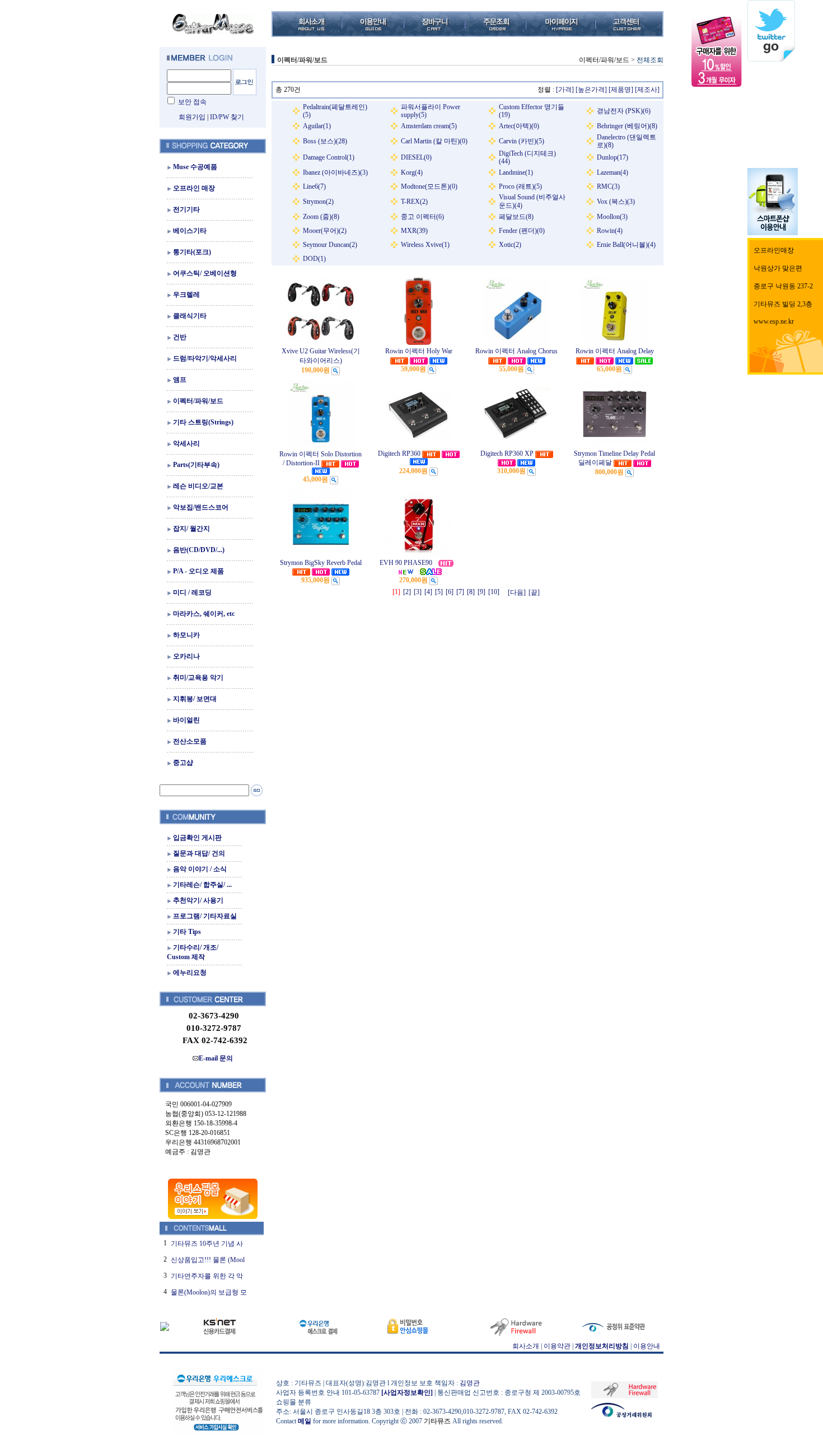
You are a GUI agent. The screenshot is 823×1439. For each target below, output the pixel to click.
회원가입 (192, 117)
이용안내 (646, 1346)
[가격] (565, 90)
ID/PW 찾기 (227, 117)
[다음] (517, 592)
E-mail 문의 (216, 1058)
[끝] (534, 592)
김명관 (470, 1383)
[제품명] (621, 90)
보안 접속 (192, 102)
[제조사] (647, 90)
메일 (304, 1421)
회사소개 (525, 1346)
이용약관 (557, 1346)
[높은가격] (591, 90)
